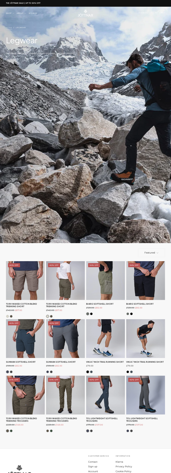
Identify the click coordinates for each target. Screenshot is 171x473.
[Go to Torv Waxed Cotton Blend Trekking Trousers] (25, 395)
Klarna (119, 461)
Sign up (92, 466)
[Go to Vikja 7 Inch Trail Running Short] (105, 338)
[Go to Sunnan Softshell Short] (25, 338)
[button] (142, 13)
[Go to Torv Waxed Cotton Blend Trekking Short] (65, 280)
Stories (33, 13)
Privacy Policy (124, 466)
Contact (93, 461)
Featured (149, 252)
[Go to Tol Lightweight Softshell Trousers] (105, 395)
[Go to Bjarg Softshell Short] (105, 280)
